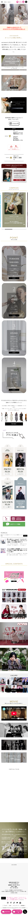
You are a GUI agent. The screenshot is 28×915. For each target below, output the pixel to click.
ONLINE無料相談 (20, 2)
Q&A (10, 905)
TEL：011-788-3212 (14, 887)
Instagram (14, 123)
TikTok (14, 903)
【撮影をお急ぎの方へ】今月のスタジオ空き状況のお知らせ (14, 28)
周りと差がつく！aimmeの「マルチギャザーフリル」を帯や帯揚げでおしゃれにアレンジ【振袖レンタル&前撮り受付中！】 (16, 898)
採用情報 (22, 905)
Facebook (11, 903)
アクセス (5, 905)
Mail (20, 903)
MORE (25, 535)
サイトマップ (16, 905)
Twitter (17, 903)
